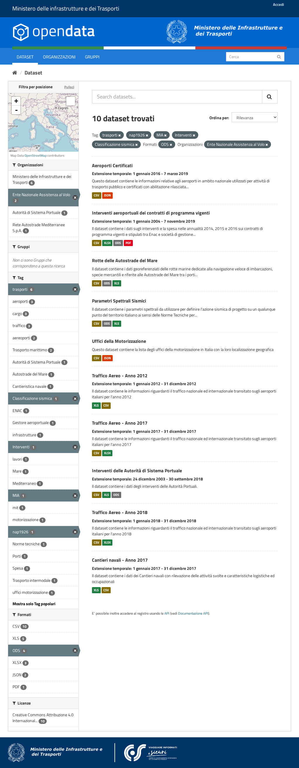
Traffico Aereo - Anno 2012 (119, 375)
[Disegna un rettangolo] (70, 101)
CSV (96, 195)
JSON (107, 195)
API (166, 613)
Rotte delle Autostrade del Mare (124, 260)
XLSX (107, 243)
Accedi (278, 4)
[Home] (14, 73)
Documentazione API (193, 613)
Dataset (25, 56)
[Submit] (279, 56)
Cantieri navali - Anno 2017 (120, 559)
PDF (128, 243)
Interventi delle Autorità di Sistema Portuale (137, 470)
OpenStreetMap (36, 155)
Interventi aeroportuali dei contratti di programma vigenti (151, 212)
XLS (116, 283)
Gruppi (92, 56)
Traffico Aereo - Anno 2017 (119, 422)
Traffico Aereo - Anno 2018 (119, 512)
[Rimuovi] (119, 135)
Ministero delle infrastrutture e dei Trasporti (65, 8)
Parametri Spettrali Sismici (119, 300)
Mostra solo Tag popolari (34, 604)
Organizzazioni (59, 56)
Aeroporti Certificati (112, 165)
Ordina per (218, 118)
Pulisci (69, 87)
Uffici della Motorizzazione (119, 341)
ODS (118, 243)
